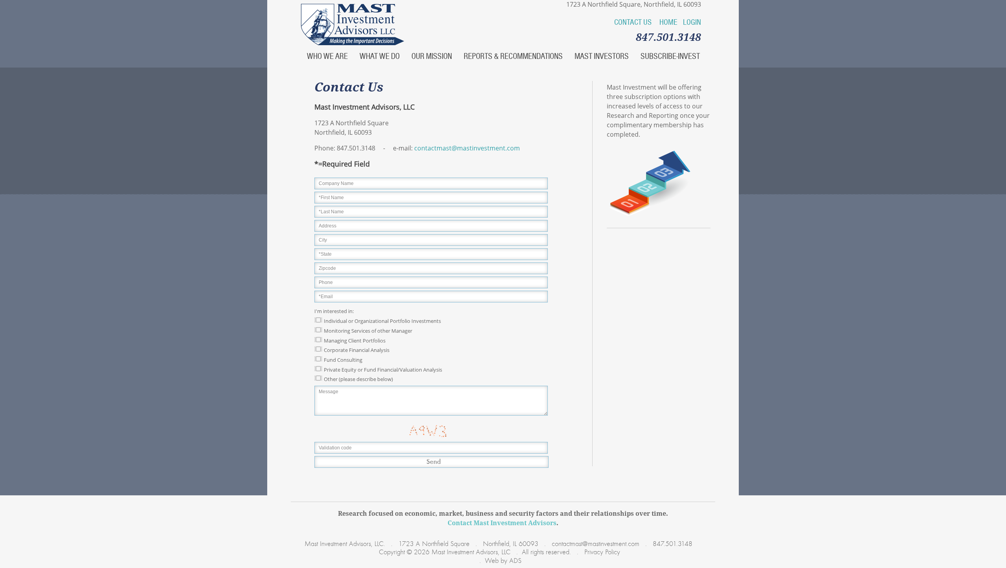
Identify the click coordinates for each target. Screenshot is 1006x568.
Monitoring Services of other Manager (368, 330)
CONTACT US (633, 22)
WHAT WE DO (380, 56)
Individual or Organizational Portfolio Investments (382, 320)
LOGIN (692, 22)
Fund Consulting (343, 359)
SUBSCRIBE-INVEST (670, 56)
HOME (668, 22)
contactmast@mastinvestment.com (467, 148)
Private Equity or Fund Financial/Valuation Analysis (383, 369)
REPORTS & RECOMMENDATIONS (513, 56)
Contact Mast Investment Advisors (502, 523)
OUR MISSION (431, 56)
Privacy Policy (601, 552)
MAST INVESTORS (602, 56)
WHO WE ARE (327, 56)
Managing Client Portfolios (355, 340)
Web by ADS (503, 560)
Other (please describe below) (358, 379)
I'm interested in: (334, 311)
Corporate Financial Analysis (356, 350)
